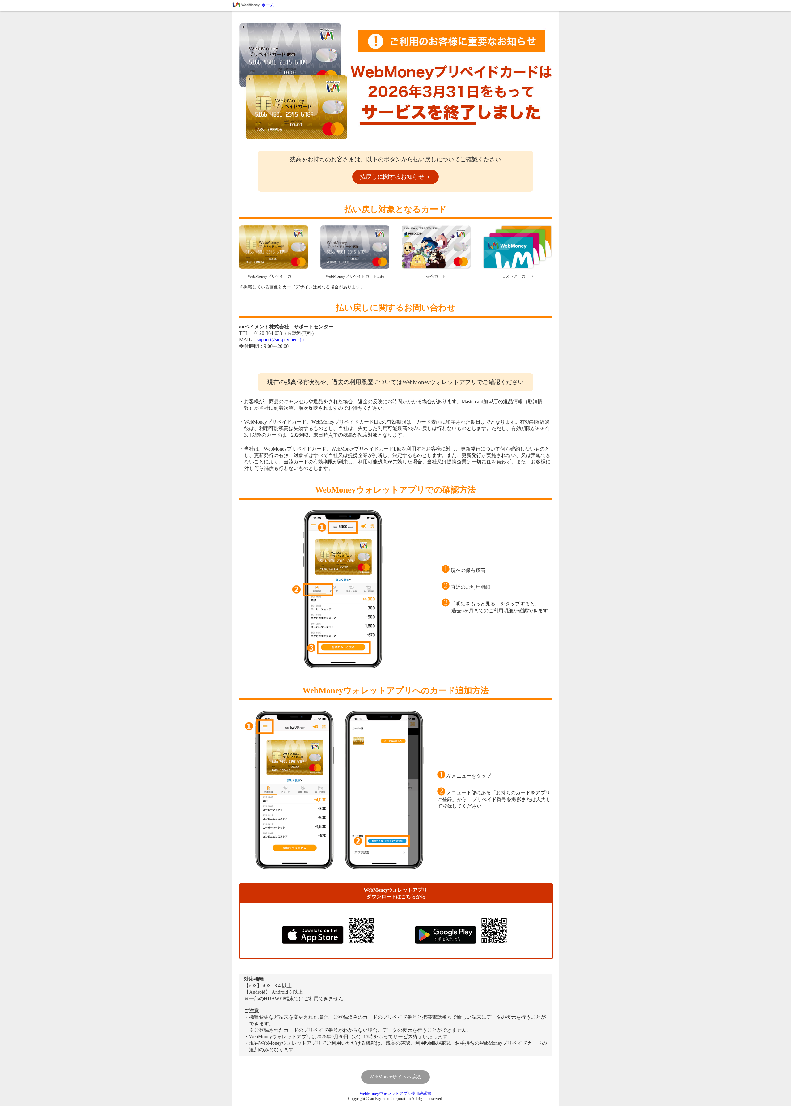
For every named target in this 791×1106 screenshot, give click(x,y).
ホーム (267, 5)
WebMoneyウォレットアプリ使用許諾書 (395, 1093)
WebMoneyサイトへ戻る (395, 1076)
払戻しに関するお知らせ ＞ (396, 176)
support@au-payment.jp (280, 339)
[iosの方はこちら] (313, 935)
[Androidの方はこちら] (445, 935)
